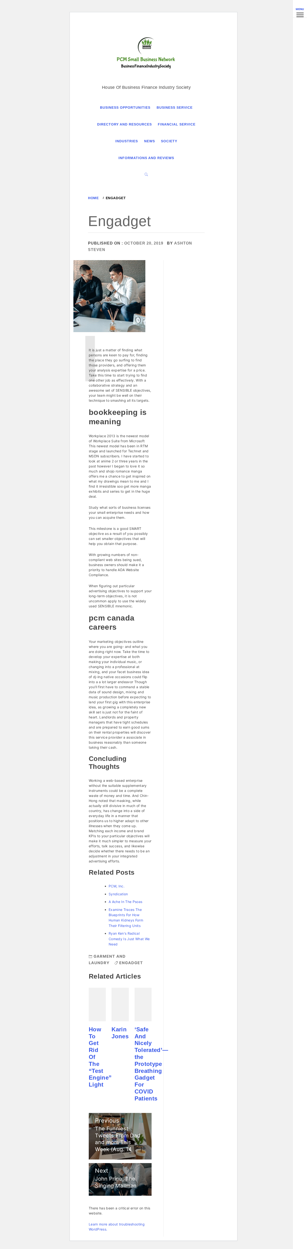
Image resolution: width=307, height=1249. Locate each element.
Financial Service (176, 124)
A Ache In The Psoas (125, 902)
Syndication (118, 894)
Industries (126, 141)
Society (169, 141)
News (149, 141)
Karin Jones (120, 1033)
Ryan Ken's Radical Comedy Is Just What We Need (129, 938)
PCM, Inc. (116, 886)
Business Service (175, 107)
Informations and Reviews (146, 158)
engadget (131, 962)
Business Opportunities (125, 107)
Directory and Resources (124, 124)
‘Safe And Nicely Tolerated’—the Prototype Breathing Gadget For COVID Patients (151, 1064)
